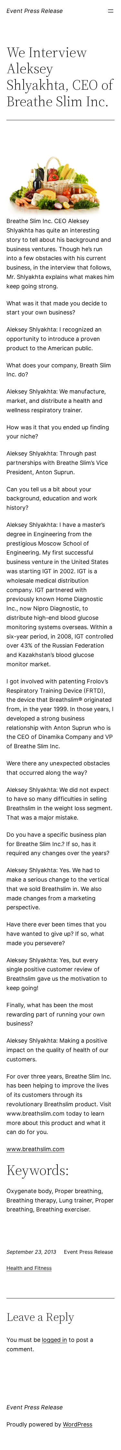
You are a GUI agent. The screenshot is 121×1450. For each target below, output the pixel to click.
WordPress (77, 1424)
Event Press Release (34, 10)
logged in (54, 1339)
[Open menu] (111, 11)
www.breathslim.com (35, 1149)
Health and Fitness (29, 1268)
